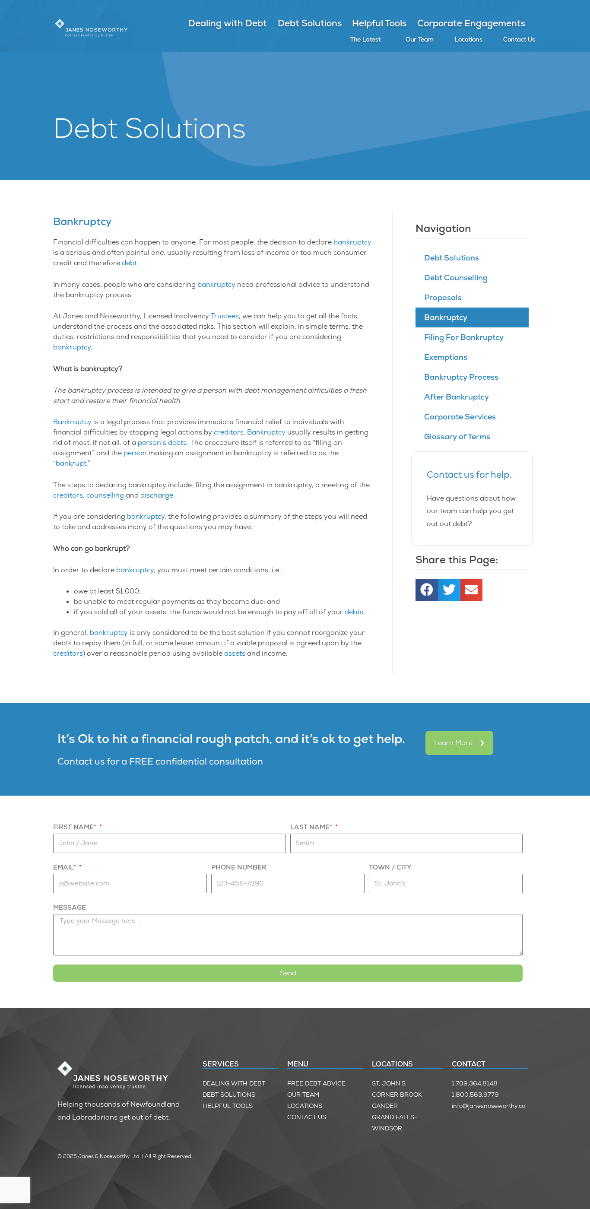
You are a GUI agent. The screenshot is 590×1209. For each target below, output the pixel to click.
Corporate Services (460, 417)
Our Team (420, 39)
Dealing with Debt (227, 23)
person (135, 452)
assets (234, 653)
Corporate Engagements (471, 23)
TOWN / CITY (390, 867)
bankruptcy (352, 242)
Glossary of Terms (457, 436)
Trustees (225, 315)
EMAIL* (65, 867)
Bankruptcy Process (461, 377)
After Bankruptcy (456, 397)
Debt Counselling (456, 277)
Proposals (443, 297)
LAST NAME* (312, 827)
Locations (468, 39)
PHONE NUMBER (238, 867)
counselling (105, 495)
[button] (427, 590)
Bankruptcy (72, 421)
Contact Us (519, 39)
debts (177, 442)
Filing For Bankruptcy (464, 337)
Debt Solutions (310, 23)
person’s (152, 442)
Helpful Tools (379, 23)
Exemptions (445, 357)
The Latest (365, 39)
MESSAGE (69, 907)
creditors (229, 432)
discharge (156, 495)
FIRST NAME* (75, 827)
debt (129, 262)
